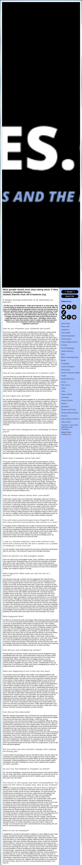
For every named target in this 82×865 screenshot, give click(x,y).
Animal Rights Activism (69, 342)
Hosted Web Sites (67, 379)
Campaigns (65, 363)
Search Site (69, 296)
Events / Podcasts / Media (70, 373)
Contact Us (65, 329)
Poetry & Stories (67, 400)
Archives (64, 345)
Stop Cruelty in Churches (70, 419)
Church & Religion (67, 366)
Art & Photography (67, 348)
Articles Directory (67, 351)
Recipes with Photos (68, 410)
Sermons (64, 416)
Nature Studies (66, 394)
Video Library (66, 422)
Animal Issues (66, 339)
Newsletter (65, 397)
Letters (63, 388)
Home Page (65, 323)
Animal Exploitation (68, 336)
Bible (63, 354)
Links (63, 391)
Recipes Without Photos (69, 413)
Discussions (65, 370)
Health (63, 376)
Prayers (64, 403)
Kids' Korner (65, 385)
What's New (65, 326)
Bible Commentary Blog (69, 357)
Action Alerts (65, 333)
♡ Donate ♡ (70, 292)
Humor (63, 382)
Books (63, 360)
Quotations (65, 406)
